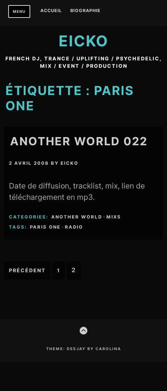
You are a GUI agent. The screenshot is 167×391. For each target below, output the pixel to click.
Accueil (51, 11)
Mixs (113, 217)
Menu (19, 11)
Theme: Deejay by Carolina (83, 349)
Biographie (85, 11)
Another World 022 (79, 141)
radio (74, 227)
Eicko (83, 41)
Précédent (27, 270)
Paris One (45, 227)
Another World (76, 217)
